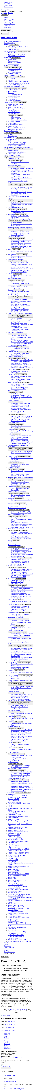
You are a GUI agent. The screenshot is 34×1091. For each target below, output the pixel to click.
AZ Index (7, 3)
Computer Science (13, 351)
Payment (10, 80)
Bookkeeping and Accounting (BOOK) (18, 816)
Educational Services (13, 64)
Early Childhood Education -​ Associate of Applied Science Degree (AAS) (22, 416)
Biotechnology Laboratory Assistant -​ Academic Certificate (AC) (21, 256)
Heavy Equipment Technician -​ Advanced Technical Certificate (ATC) (21, 523)
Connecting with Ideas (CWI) (16, 833)
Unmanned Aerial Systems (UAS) (17, 939)
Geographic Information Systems (17, 491)
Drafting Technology (13, 400)
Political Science (12, 637)
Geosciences (11, 503)
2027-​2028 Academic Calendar (16, 56)
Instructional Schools (10, 137)
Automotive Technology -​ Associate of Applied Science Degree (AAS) (21, 240)
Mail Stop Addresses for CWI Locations (13, 1058)
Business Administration (14, 278)
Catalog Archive (8, 25)
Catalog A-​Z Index (9, 947)
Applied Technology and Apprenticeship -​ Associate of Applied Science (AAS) (21, 224)
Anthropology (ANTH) (14, 802)
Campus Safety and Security (15, 104)
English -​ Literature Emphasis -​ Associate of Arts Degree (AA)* (20, 439)
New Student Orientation (14, 72)
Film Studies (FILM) (13, 856)
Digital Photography (13, 390)
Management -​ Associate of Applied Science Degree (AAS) (21, 581)
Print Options (4, 956)
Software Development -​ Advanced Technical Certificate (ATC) (21, 733)
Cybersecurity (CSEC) (14, 836)
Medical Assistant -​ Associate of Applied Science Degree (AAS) (20, 606)
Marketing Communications (15, 583)
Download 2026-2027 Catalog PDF (14, 1089)
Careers (6, 1042)
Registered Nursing (13, 675)
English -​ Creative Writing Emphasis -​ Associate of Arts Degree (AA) (21, 436)
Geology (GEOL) (13, 869)
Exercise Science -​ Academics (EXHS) (18, 852)
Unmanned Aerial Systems (15, 768)
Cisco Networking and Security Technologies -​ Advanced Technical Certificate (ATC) (21, 305)
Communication (12, 346)
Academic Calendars (10, 51)
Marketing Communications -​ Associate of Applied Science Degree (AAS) (22, 587)
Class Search (7, 27)
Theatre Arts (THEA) (14, 938)
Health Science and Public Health (17, 508)
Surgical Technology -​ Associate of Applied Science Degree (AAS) (20, 766)
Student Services (8, 102)
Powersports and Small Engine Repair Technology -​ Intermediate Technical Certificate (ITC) (21, 654)
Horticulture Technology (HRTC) (17, 880)
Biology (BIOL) (12, 813)
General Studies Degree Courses (17, 152)
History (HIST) (12, 877)
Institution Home (8, 7)
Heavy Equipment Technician (16, 514)
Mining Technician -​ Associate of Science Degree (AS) (20, 614)
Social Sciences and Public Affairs (17, 145)
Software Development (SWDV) (17, 932)
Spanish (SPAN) (12, 933)
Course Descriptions (9, 792)
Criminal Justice (12, 369)
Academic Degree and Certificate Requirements (17, 147)
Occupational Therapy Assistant (16, 617)
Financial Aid (11, 78)
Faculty (6, 942)
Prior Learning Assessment (15, 94)
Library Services (15, 117)
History (10, 540)
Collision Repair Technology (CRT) (17, 827)
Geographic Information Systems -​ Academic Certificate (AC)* (20, 495)
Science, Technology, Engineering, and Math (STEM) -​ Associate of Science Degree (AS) (22, 688)
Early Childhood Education (15, 413)
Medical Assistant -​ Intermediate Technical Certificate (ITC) (20, 610)
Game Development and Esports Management (20, 477)
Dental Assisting (12, 382)
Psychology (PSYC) (13, 921)
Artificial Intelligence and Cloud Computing (20, 227)
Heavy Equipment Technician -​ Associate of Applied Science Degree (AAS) (21, 519)
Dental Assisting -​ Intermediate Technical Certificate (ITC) (19, 388)
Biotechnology (12, 254)
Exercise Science (12, 456)
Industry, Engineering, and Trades (17, 142)
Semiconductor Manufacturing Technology (19, 700)
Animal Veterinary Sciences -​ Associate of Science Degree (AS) (22, 211)
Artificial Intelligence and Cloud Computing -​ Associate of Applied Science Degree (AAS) (20, 233)
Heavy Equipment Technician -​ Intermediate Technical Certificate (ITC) (22, 526)
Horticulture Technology (14, 545)
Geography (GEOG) (13, 867)
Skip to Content (8, 2)
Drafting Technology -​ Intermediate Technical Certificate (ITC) (21, 410)
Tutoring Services (16, 118)
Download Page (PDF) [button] (10, 1081)
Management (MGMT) (14, 888)
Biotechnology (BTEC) (14, 814)
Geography (11, 498)
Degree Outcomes (13, 61)
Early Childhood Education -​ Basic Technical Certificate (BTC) (20, 420)
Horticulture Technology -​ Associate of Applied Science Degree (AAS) (22, 549)
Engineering (11, 429)
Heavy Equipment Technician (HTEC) (18, 875)
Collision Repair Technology (16, 332)
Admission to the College (15, 69)
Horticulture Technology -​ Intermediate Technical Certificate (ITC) (22, 555)
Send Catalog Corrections (8, 1030)
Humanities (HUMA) (14, 881)
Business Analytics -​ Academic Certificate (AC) (19, 287)
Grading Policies (12, 91)
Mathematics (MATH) (14, 892)
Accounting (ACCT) (13, 794)
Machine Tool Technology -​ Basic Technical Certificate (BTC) (20, 576)
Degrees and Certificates (14, 62)
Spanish (10, 742)
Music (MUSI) (12, 903)
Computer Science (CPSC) (15, 830)
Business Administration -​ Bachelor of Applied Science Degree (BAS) (21, 282)
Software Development (14, 726)
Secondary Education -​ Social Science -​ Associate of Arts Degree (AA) (22, 695)
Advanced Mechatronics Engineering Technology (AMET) (18, 798)
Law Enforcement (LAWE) (15, 885)
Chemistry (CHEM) (13, 819)
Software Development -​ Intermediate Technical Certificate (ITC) (21, 736)
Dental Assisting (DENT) (15, 838)
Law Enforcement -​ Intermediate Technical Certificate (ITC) (20, 563)
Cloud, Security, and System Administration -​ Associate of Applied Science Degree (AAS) (21, 319)
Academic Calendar (9, 24)
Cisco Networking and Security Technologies (20, 295)
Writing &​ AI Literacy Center (19, 120)
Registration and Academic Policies (14, 86)
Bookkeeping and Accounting (16, 259)
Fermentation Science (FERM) (16, 855)
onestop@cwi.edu (10, 1024)
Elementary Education (14, 422)
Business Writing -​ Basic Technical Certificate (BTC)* (20, 175)
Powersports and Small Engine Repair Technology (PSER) (18, 918)
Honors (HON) (12, 878)
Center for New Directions (15, 107)
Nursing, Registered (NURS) (16, 907)
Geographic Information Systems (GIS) (18, 866)
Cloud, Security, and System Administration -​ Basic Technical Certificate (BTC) (20, 329)
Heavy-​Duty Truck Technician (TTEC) (18, 874)
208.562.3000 (12, 1021)
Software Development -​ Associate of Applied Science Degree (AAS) (21, 730)
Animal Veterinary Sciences (15, 207)
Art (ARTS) (11, 806)
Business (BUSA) (13, 817)
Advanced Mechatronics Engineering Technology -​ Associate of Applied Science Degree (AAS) (21, 188)
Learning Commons (13, 113)
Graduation (11, 93)
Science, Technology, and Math (16, 144)
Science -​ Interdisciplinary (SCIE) (17, 922)
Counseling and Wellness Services (17, 109)
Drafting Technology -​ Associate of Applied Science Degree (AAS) (21, 404)
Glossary (6, 944)
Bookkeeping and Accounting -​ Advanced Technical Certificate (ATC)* (22, 267)
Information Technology (14, 112)
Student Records (12, 99)
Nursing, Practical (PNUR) (15, 905)
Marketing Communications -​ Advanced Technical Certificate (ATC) (22, 590)
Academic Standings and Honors (17, 89)
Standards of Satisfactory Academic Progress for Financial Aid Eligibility (20, 84)
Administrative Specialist (14, 165)
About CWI (7, 57)
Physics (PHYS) (12, 914)
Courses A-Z (7, 21)
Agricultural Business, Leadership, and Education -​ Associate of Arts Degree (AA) (22, 204)
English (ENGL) (12, 847)
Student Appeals (12, 97)
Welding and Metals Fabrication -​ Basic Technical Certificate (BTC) (22, 790)
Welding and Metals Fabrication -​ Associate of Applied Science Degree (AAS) (21, 783)
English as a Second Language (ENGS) (19, 849)
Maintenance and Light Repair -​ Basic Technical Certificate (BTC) (21, 246)
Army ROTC (11, 134)
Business (10, 273)
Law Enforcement (13, 557)
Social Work (11, 716)
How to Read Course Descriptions (17, 1009)
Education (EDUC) (13, 844)
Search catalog (5, 32)
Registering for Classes (14, 96)
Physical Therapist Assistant (15, 630)
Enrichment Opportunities (11, 131)
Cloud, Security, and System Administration (20, 313)
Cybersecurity (11, 374)
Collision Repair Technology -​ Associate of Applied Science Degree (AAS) (21, 337)
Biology (10, 249)
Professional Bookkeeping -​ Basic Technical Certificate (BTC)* (20, 271)
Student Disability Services (15, 124)
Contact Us (7, 1044)
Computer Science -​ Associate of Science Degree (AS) (20, 354)
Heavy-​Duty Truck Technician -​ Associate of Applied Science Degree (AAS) (21, 533)
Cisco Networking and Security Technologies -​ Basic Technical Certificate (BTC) (20, 310)
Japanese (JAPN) (12, 883)
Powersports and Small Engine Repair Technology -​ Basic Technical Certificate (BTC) (21, 659)
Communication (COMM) (15, 828)
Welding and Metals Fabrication (16, 778)
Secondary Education (13, 691)
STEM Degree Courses (14, 153)
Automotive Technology (14, 236)
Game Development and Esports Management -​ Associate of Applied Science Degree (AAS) (21, 483)
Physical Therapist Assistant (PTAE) (18, 913)
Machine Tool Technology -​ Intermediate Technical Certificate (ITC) (22, 573)
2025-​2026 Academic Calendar (16, 52)
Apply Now (4, 13)
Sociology (10, 721)
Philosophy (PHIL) (13, 910)
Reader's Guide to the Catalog (12, 41)
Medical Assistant (12, 604)
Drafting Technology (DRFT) (16, 839)
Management (11, 578)
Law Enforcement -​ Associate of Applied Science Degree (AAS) (20, 560)
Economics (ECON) (13, 842)
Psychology (11, 670)
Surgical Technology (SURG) (16, 936)
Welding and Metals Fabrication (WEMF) (19, 941)
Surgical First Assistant (14, 752)
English (10, 434)
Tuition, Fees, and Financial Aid (13, 75)
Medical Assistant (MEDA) (15, 896)
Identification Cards (13, 110)
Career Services (12, 105)
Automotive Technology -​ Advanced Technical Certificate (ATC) (21, 243)
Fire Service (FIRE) (13, 860)
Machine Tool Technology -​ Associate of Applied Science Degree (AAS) (21, 569)
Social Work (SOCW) (14, 928)
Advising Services (13, 70)
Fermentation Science (14, 461)
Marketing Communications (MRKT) (18, 889)
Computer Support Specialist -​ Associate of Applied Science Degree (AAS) (22, 360)
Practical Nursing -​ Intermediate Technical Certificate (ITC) (20, 667)
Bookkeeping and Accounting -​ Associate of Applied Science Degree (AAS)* (21, 264)
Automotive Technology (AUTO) (17, 811)
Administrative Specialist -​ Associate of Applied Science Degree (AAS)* (22, 169)
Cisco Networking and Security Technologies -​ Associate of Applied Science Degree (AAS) (21, 301)
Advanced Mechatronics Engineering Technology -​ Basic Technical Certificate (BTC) (21, 193)
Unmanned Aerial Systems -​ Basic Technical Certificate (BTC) (20, 775)
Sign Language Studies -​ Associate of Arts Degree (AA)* (21, 714)
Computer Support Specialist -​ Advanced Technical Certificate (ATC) (21, 363)
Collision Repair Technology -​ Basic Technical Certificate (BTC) (21, 344)
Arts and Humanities (13, 139)
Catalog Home (8, 5)
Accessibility (7, 1045)
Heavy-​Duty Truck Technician (16, 528)
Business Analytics (13, 285)
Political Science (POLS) (14, 916)
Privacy (6, 1047)
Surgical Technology (13, 762)
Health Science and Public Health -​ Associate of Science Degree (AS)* (21, 512)
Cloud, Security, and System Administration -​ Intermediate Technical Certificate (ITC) (22, 324)
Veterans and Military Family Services (18, 128)
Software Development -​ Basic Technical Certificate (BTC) (19, 740)
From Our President (13, 49)
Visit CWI (10, 13)
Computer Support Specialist (15, 356)
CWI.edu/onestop (9, 1027)
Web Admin (7, 1048)
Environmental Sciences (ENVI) (17, 850)
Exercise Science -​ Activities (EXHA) (18, 853)
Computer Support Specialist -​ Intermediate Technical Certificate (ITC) (22, 366)
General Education (9, 22)
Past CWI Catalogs (9, 43)
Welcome (6, 44)
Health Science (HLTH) (14, 872)
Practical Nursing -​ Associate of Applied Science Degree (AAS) (22, 664)
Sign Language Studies (14, 710)
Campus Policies (12, 59)
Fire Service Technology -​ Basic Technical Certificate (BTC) (20, 474)
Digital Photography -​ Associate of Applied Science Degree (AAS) (20, 394)
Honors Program (12, 136)
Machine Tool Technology (15, 565)
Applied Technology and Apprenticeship (19, 219)
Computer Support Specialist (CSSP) (18, 831)
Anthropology (11, 214)
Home (6, 950)
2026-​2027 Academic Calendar (16, 54)
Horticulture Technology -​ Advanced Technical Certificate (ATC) (21, 552)
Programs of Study (9, 19)
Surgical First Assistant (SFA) (16, 935)
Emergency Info (8, 1040)
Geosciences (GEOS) (14, 871)
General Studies (12, 486)
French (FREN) (12, 861)
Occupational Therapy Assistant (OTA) (18, 908)
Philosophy (11, 625)
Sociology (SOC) (12, 930)
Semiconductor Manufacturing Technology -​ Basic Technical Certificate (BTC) (19, 707)
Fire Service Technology (14, 467)
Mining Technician (13, 612)
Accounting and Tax (13, 158)
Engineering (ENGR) (14, 846)
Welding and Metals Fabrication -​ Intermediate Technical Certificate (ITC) (22, 786)
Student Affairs (12, 123)
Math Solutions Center (14, 121)
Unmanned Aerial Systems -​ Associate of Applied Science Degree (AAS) (21, 772)
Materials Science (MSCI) (15, 891)
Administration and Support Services (18, 46)
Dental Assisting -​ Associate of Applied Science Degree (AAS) (22, 384)
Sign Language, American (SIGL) (17, 927)
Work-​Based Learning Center (16, 129)
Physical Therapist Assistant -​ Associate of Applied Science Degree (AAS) (22, 634)
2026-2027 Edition (9, 37)
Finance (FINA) (12, 858)
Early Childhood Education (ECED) (18, 841)
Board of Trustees (12, 48)
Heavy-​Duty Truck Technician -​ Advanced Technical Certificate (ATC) (21, 537)
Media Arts (11, 599)
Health (9, 141)
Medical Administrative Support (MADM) (19, 894)
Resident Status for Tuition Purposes (18, 81)
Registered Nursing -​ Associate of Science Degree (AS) (20, 677)
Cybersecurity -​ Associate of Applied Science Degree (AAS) (21, 376)
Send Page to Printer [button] (9, 1075)
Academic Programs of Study (12, 155)
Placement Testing (13, 73)
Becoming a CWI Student (11, 65)
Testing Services (12, 126)
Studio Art (10, 747)
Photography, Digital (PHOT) (16, 911)
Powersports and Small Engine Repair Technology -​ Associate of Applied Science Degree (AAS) (21, 649)
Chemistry (10, 290)
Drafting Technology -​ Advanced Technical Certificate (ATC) (20, 407)
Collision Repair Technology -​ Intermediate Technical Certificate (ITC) (22, 341)
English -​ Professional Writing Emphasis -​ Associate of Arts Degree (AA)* (22, 442)
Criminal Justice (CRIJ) (14, 835)
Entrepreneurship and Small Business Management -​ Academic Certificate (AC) (21, 453)
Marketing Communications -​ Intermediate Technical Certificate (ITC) (22, 593)
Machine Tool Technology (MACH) (18, 886)
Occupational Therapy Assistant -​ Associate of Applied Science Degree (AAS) (21, 622)
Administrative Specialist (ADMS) (17, 796)
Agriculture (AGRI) (13, 800)
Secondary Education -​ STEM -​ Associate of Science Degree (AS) (20, 698)
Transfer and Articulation (14, 100)
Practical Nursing (12, 662)
